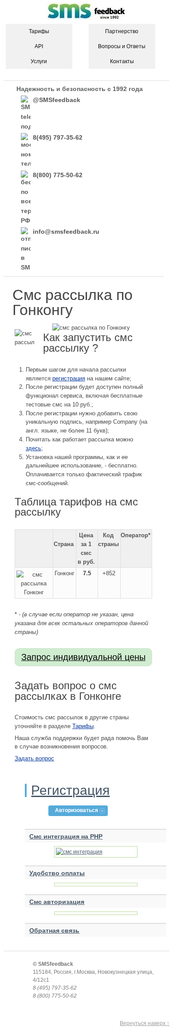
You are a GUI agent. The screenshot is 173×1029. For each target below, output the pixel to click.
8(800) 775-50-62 (58, 174)
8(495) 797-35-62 (58, 137)
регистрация (68, 378)
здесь (33, 448)
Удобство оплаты (57, 873)
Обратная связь (54, 930)
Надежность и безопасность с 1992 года (79, 88)
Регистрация (70, 790)
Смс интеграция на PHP (65, 836)
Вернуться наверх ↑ (144, 1023)
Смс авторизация (56, 901)
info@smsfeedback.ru (66, 231)
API (39, 46)
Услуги (39, 61)
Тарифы (39, 31)
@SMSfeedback (56, 99)
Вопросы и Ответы (121, 46)
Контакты (122, 61)
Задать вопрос (34, 758)
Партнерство (121, 31)
